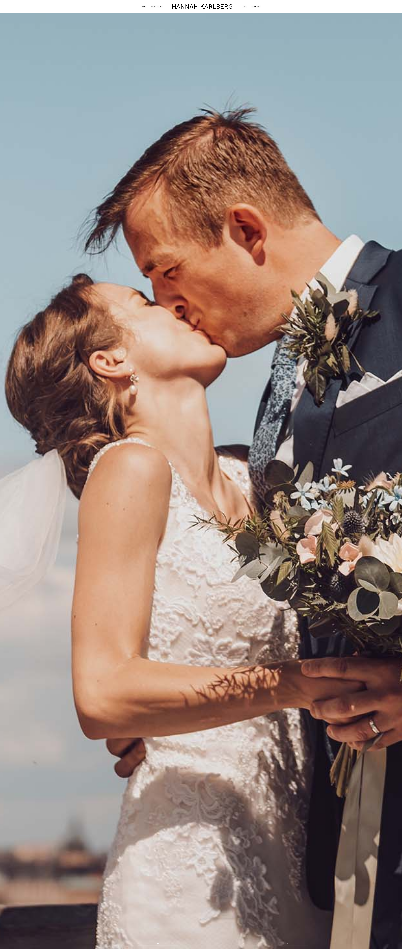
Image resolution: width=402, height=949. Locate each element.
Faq (244, 6)
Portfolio (156, 6)
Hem (144, 6)
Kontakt (256, 6)
